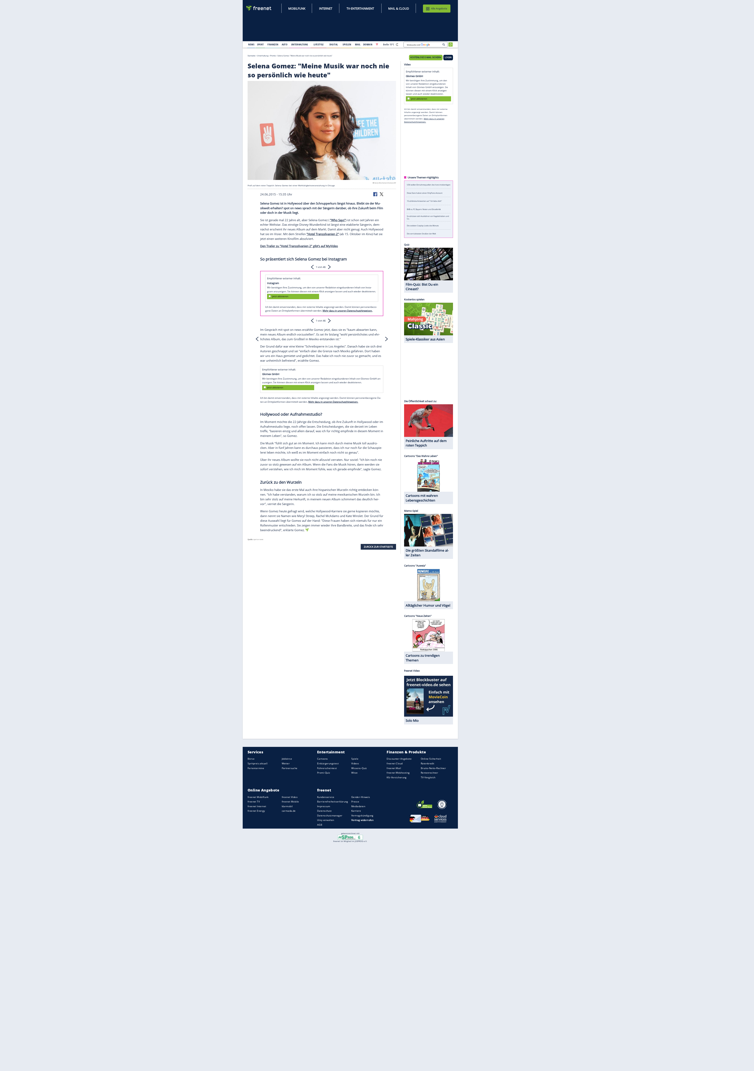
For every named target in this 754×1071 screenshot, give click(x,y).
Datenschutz (324, 810)
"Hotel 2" (323, 234)
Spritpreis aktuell (257, 763)
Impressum (323, 806)
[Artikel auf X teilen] (381, 194)
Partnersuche (289, 768)
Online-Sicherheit (431, 758)
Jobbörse (287, 758)
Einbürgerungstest (328, 763)
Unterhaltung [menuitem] (299, 44)
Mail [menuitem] (358, 44)
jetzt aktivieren (280, 296)
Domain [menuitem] (367, 44)
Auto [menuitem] (285, 44)
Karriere (356, 810)
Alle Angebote (439, 8)
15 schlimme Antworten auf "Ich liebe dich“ (424, 201)
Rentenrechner (429, 772)
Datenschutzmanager (329, 815)
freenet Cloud (395, 763)
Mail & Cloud (398, 8)
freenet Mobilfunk (258, 797)
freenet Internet (257, 806)
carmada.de (289, 810)
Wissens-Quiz (359, 768)
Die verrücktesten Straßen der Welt (421, 233)
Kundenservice (325, 797)
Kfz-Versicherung (397, 777)
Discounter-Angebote (399, 758)
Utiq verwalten (325, 820)
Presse (355, 801)
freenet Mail (394, 768)
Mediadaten (358, 806)
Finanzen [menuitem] (272, 44)
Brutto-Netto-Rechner (433, 768)
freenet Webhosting (398, 772)
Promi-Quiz (323, 772)
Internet (325, 8)
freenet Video (289, 797)
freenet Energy (256, 810)
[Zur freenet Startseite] (259, 8)
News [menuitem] (251, 44)
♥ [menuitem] (377, 44)
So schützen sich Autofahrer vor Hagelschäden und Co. (428, 217)
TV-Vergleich (428, 777)
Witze (354, 772)
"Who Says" (338, 220)
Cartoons (322, 758)
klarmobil (287, 806)
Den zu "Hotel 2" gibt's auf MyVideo (299, 246)
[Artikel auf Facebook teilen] (375, 194)
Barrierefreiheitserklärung (332, 801)
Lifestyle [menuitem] (319, 44)
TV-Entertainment (360, 8)
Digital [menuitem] (333, 44)
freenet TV (254, 801)
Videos (355, 763)
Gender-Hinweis (360, 797)
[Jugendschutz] (350, 837)
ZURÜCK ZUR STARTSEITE (378, 546)
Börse (251, 758)
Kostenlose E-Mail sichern (425, 57)
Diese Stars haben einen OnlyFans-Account (424, 193)
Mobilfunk (296, 8)
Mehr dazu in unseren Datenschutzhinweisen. (347, 310)
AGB (319, 824)
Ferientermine (256, 768)
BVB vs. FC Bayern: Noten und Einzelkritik (424, 209)
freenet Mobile (290, 801)
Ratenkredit (427, 763)
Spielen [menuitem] (347, 44)
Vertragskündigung (362, 815)
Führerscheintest (327, 768)
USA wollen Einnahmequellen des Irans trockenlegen (428, 184)
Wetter (286, 763)
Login (448, 57)
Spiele (355, 758)
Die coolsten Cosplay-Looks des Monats (423, 225)
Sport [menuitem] (260, 44)
